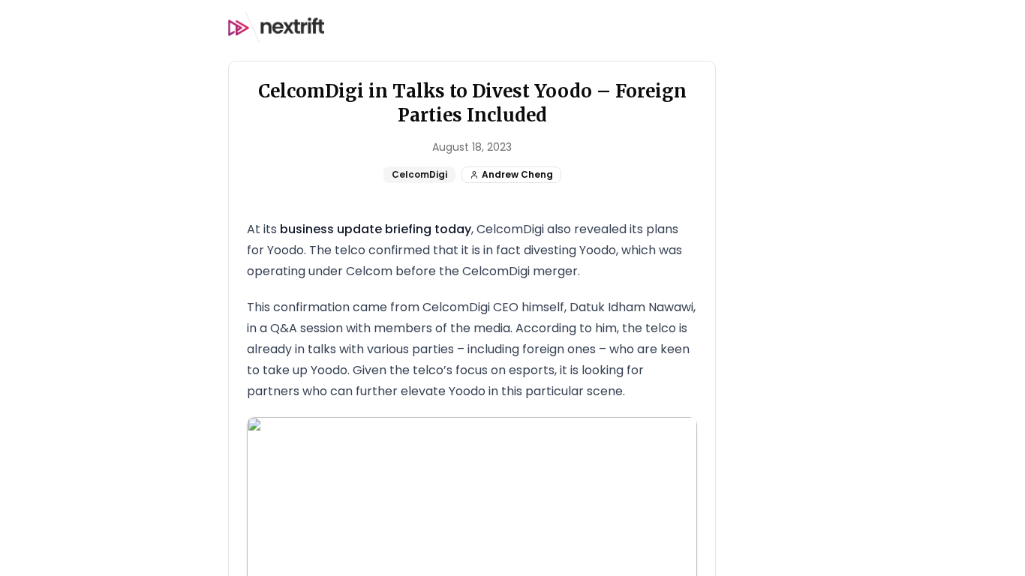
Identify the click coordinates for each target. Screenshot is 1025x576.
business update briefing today (375, 229)
